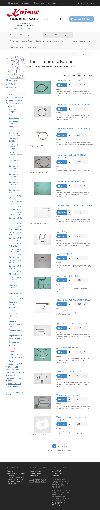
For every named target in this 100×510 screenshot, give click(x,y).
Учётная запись (86, 3)
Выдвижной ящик (13, 122)
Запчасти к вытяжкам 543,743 (13, 146)
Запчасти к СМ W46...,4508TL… (15, 250)
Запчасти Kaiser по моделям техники (25, 34)
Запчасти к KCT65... (13, 139)
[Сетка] (83, 75)
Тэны (11, 351)
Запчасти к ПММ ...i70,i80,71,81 (15, 213)
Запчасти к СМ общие (15, 278)
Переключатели (15, 335)
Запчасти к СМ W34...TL (15, 233)
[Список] (79, 75)
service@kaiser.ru (60, 505)
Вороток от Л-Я (15, 118)
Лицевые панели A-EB (16, 325)
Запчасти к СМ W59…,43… (15, 267)
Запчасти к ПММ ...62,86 (15, 202)
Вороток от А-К (15, 114)
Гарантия (40, 3)
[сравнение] (69, 85)
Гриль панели (32, 47)
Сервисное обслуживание (16, 477)
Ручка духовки (14, 342)
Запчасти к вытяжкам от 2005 (14, 168)
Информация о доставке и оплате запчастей (16, 474)
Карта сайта (34, 475)
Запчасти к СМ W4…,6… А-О (15, 255)
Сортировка (69, 75)
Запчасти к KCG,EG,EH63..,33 (16, 134)
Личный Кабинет (58, 471)
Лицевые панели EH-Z (16, 331)
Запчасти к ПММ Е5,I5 (15, 219)
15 (90, 75)
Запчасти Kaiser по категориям (57, 34)
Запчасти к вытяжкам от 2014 (14, 184)
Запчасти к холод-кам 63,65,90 (13, 285)
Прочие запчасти (16, 47)
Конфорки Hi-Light (14, 314)
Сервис (27, 3)
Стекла (12, 345)
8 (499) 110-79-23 (60, 503)
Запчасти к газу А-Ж (15, 191)
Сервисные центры (55, 3)
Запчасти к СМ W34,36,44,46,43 (15, 227)
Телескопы (13, 348)
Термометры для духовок (80, 41)
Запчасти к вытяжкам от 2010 (14, 176)
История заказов (58, 473)
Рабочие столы (15, 338)
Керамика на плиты (14, 308)
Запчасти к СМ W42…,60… (15, 244)
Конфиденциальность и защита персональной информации (15, 481)
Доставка (14, 3)
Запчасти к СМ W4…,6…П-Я (15, 261)
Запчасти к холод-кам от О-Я (16, 297)
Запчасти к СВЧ (15, 223)
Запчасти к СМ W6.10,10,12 (15, 272)
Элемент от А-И (15, 354)
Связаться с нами (36, 471)
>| (66, 446)
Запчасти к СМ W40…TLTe (15, 239)
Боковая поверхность (14, 110)
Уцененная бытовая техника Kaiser (50, 41)
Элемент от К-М (15, 357)
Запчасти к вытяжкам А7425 (15, 153)
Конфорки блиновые (13, 319)
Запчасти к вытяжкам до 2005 (14, 160)
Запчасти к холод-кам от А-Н (15, 291)
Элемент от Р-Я (15, 364)
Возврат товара (35, 473)
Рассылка (55, 475)
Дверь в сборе (14, 126)
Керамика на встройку (14, 303)
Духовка (12, 130)
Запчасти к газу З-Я (15, 196)
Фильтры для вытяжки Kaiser (21, 41)
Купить (62, 85)
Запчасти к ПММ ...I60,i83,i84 (15, 207)
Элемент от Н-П (15, 361)
